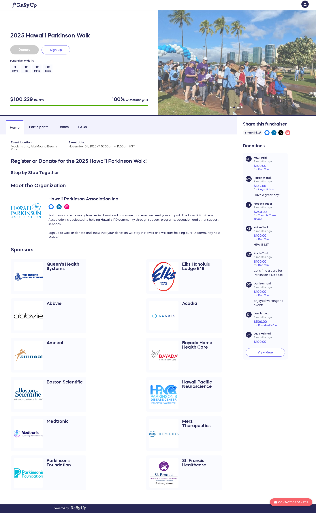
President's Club (268, 325)
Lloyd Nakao (266, 189)
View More (265, 352)
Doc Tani (263, 169)
